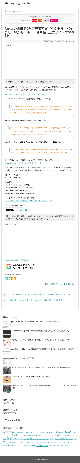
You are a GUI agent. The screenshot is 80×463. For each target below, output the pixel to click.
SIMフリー (17, 435)
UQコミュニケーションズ (46, 435)
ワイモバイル (20, 445)
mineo (61, 432)
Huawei (42, 432)
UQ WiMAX (32, 435)
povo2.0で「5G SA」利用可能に (23, 358)
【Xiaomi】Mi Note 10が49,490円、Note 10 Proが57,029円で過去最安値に (36, 300)
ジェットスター (40, 439)
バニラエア (48, 442)
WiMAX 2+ (60, 435)
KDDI (40, 20)
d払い (38, 432)
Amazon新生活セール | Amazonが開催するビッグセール (25, 163)
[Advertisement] (42, 61)
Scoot (9, 435)
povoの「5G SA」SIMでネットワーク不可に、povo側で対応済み (35, 322)
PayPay (73, 432)
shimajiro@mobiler (18, 3)
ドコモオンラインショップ (20, 442)
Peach (5, 435)
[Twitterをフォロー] (6, 278)
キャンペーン (15, 438)
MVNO (67, 432)
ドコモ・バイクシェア (38, 442)
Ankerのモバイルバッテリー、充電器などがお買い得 (24, 94)
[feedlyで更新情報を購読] (10, 278)
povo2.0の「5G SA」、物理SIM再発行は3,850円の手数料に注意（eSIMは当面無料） (43, 349)
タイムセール (69, 439)
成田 (34, 445)
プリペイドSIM (64, 442)
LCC (56, 432)
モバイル (71, 41)
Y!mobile (68, 435)
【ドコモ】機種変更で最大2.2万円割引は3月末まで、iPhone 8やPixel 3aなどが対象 (39, 294)
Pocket (19, 210)
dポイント (31, 432)
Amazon (8, 432)
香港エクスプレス (66, 445)
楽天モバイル (54, 20)
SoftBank (46, 20)
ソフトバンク (60, 439)
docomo (34, 20)
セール (50, 438)
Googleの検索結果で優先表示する (17, 260)
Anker (49, 284)
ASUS (25, 432)
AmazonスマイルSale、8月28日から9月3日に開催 (30, 376)
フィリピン (55, 442)
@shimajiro (70, 284)
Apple (21, 432)
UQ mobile (25, 435)
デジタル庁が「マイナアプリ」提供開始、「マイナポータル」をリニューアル (40, 340)
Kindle (50, 432)
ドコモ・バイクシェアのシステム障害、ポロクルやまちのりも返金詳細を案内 (40, 367)
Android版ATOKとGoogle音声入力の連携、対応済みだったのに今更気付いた (40, 331)
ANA (14, 432)
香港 (58, 445)
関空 (50, 445)
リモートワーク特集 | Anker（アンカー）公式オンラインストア (28, 201)
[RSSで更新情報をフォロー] (14, 278)
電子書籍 (54, 445)
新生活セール (57, 284)
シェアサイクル (29, 439)
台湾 (30, 445)
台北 (27, 445)
